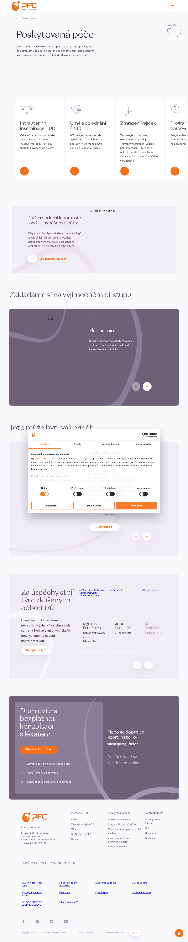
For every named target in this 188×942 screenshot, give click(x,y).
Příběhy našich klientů (152, 821)
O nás (74, 819)
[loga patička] (39, 885)
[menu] (172, 6)
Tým (73, 829)
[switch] (77, 494)
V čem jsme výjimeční (82, 824)
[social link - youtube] (65, 921)
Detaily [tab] (77, 444)
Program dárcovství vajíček (122, 824)
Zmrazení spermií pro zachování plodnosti (119, 840)
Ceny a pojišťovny (117, 847)
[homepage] (24, 6)
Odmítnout (51, 505)
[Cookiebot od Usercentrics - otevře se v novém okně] (144, 434)
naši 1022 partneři (47, 458)
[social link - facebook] (23, 921)
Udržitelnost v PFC (81, 834)
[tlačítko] (24, 171)
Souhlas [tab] (44, 444)
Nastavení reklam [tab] (111, 444)
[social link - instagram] (37, 921)
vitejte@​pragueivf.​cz (122, 744)
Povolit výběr (94, 505)
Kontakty (150, 838)
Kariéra (74, 839)
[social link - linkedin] (51, 921)
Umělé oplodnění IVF (119, 819)
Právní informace (86, 933)
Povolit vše (136, 505)
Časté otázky (152, 833)
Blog (147, 828)
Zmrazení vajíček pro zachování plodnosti (124, 831)
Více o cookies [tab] (143, 444)
